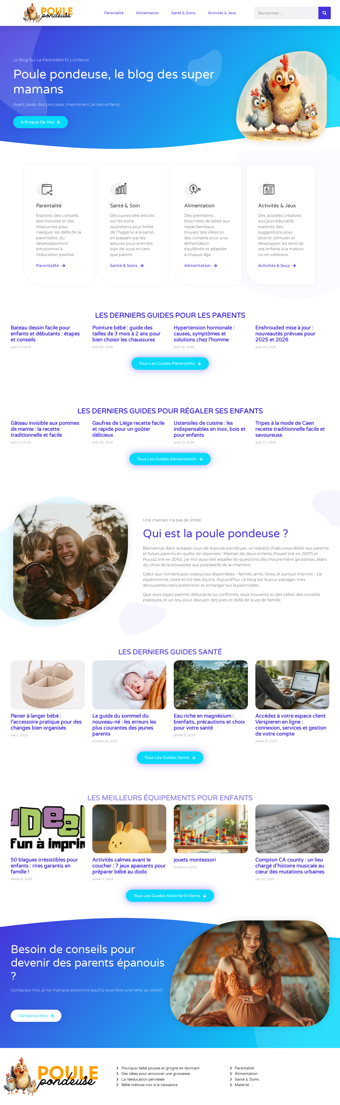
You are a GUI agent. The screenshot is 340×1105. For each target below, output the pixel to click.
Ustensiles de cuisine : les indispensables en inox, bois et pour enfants (209, 429)
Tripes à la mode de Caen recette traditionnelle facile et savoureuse (290, 429)
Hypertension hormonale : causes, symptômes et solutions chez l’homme (204, 334)
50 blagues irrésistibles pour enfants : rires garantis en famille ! (44, 866)
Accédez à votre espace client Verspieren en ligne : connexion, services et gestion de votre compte (290, 725)
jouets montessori (195, 860)
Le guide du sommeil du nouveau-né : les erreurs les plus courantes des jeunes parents (124, 725)
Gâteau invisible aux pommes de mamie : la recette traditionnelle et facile (45, 429)
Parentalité (113, 13)
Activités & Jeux (222, 13)
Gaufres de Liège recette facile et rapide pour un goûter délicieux (128, 429)
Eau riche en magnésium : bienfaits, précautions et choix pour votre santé (209, 722)
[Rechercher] (324, 13)
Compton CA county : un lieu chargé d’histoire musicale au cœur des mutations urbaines (290, 866)
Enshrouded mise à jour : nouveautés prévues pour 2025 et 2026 (285, 334)
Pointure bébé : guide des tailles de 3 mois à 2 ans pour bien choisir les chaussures (126, 334)
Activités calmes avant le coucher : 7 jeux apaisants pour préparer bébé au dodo (129, 866)
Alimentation (147, 13)
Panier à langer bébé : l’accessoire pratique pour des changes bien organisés (46, 722)
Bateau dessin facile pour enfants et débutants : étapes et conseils (45, 334)
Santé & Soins (183, 13)
